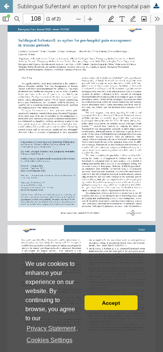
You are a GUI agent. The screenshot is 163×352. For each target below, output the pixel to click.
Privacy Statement (51, 328)
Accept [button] (111, 303)
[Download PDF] (156, 6)
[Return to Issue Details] (6, 6)
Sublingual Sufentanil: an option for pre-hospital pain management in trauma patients (90, 6)
